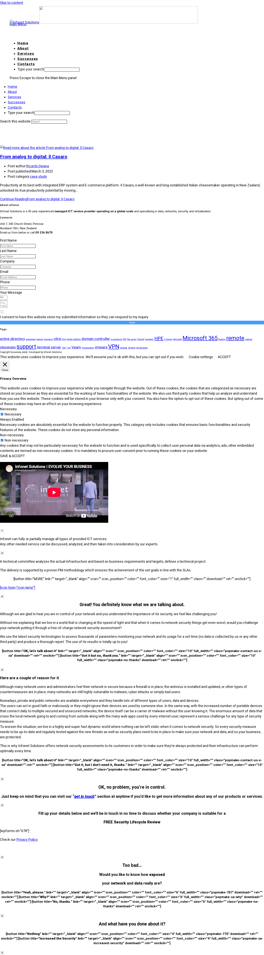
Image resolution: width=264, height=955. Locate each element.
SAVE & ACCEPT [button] (12, 456)
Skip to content (11, 3)
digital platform (74, 339)
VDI (69, 348)
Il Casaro (168, 339)
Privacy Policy (26, 839)
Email (4, 272)
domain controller (96, 339)
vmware (101, 347)
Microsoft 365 (200, 338)
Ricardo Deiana (37, 166)
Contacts (15, 107)
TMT (64, 348)
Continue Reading (37, 199)
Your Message (11, 292)
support (26, 346)
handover (149, 339)
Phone (5, 282)
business (48, 339)
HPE (158, 338)
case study (38, 176)
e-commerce (116, 339)
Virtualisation (88, 348)
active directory (12, 339)
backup (40, 339)
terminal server (49, 347)
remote (235, 338)
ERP (124, 339)
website (123, 348)
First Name (8, 240)
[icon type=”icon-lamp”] (17, 587)
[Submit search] (69, 122)
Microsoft (177, 339)
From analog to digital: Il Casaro (33, 156)
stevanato (8, 347)
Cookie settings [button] (201, 357)
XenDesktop (142, 348)
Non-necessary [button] (12, 435)
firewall (140, 339)
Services (14, 97)
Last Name (8, 251)
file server (132, 339)
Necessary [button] (8, 409)
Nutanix (222, 339)
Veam (76, 347)
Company (7, 261)
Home (12, 87)
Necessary (13, 414)
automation (31, 339)
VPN (113, 346)
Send (132, 322)
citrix (57, 339)
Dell (64, 339)
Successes (16, 102)
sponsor (248, 339)
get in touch (84, 796)
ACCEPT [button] (224, 357)
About (12, 92)
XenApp (131, 348)
